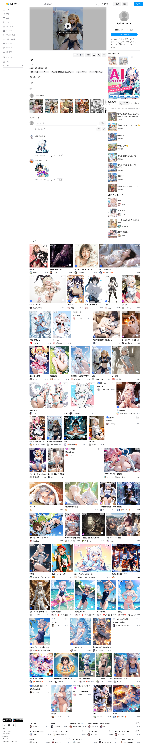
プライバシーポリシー (9, 739)
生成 (117, 4)
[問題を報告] (54, 155)
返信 (60, 156)
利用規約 (5, 736)
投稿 (124, 4)
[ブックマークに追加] (94, 55)
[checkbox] (36, 129)
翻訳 (31, 89)
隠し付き (40, 129)
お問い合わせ (6, 734)
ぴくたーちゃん (7, 731)
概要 (4, 728)
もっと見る (134, 103)
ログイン (138, 4)
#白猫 (31, 83)
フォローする (124, 34)
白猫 (39, 77)
